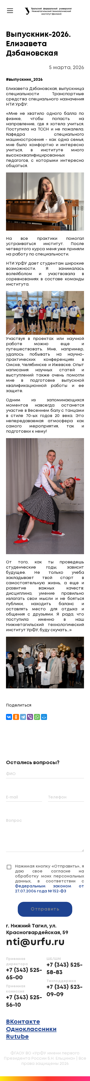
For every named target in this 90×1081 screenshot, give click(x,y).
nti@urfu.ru (35, 937)
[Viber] (30, 717)
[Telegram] (23, 717)
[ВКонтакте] (9, 717)
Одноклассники (31, 1024)
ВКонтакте (23, 1017)
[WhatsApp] (37, 717)
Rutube (17, 1032)
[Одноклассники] (16, 717)
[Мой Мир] (44, 717)
